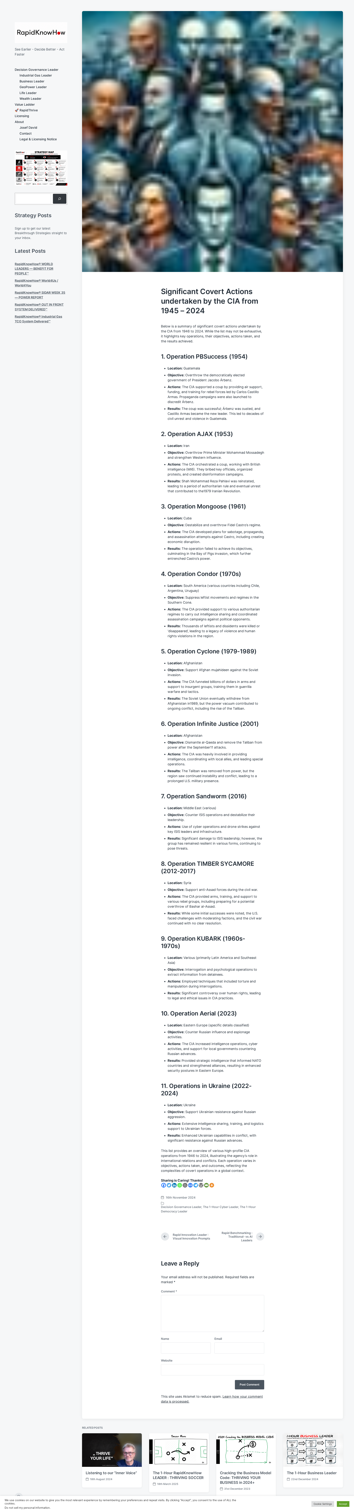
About (19, 122)
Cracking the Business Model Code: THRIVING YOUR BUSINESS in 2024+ (245, 1478)
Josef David (28, 127)
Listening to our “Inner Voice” (111, 1473)
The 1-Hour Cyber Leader (220, 1207)
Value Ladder (25, 104)
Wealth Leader (30, 98)
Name (165, 1339)
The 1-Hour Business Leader (311, 1473)
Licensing (22, 116)
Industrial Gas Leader (36, 75)
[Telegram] (195, 1185)
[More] (211, 1185)
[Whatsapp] (179, 1185)
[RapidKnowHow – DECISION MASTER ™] (41, 32)
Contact (26, 133)
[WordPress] (201, 1185)
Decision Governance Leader (36, 70)
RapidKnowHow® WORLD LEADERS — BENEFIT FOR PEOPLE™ (34, 268)
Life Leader (28, 93)
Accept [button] (343, 1503)
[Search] (59, 199)
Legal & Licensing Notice (38, 139)
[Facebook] (163, 1185)
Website (166, 1360)
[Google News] (190, 1185)
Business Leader (32, 81)
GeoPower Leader (33, 87)
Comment (169, 1291)
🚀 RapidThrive (26, 110)
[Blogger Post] (185, 1185)
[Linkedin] (174, 1185)
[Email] (206, 1185)
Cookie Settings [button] (323, 1503)
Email (218, 1339)
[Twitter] (169, 1185)
